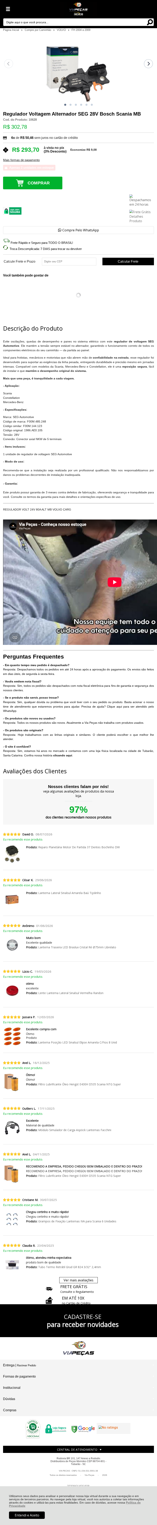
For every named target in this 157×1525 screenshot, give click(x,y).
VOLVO (62, 29)
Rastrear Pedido (26, 1365)
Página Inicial (11, 29)
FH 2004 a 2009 (81, 29)
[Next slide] (148, 63)
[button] (65, 105)
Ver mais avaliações (78, 1280)
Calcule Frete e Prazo (19, 261)
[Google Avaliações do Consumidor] (113, 1428)
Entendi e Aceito (27, 1515)
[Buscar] (150, 22)
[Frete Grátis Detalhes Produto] (141, 216)
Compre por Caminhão (38, 29)
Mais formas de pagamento (21, 160)
